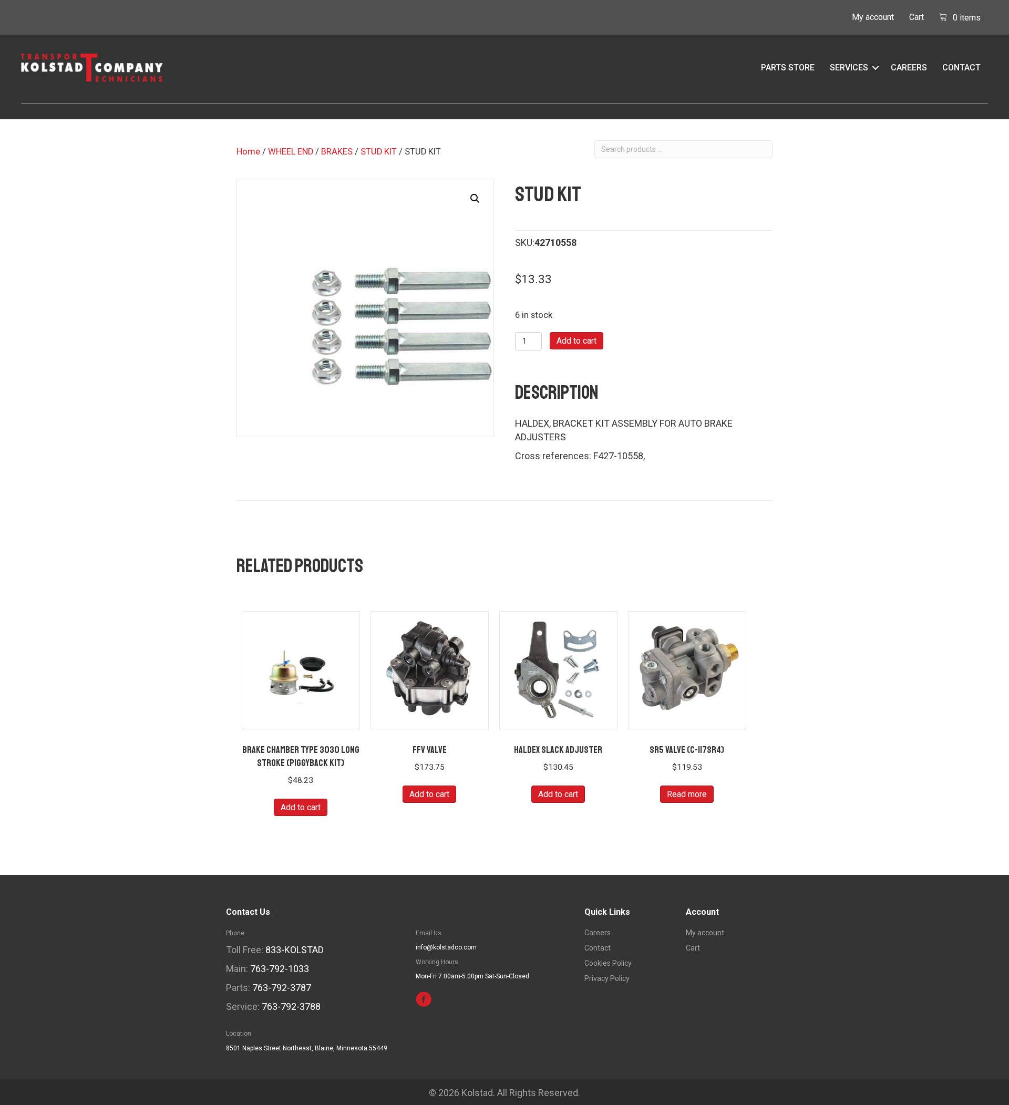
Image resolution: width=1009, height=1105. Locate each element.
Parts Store (788, 68)
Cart (916, 17)
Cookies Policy (608, 963)
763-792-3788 (291, 1006)
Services (849, 68)
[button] (875, 67)
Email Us (428, 933)
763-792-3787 (281, 987)
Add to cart (576, 341)
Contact (961, 68)
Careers (909, 68)
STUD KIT (379, 152)
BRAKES (337, 152)
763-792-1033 (279, 968)
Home (248, 152)
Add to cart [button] (301, 807)
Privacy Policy (607, 979)
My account (873, 17)
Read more (687, 794)
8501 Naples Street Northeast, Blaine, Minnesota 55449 (306, 1048)
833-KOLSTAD (294, 949)
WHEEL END (290, 152)
